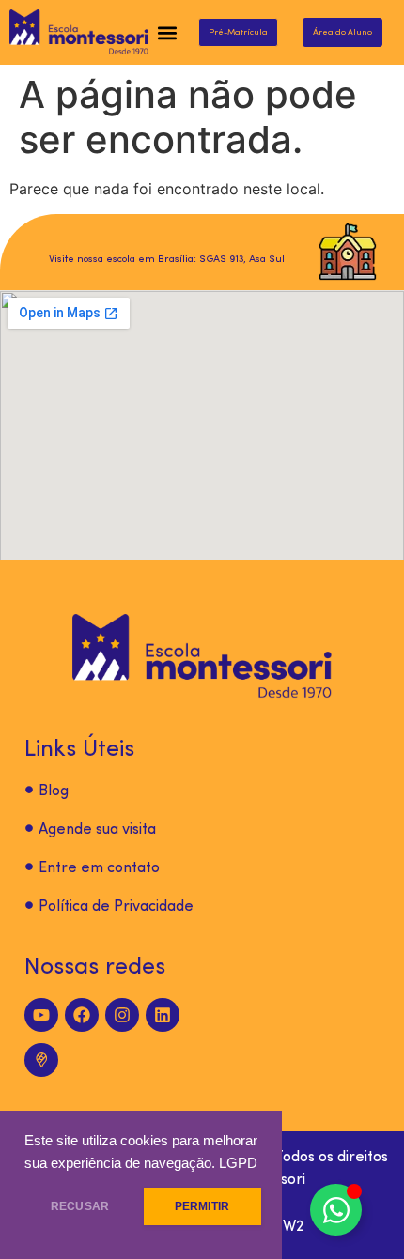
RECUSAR (80, 1206)
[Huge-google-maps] (41, 1060)
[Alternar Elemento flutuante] (336, 1210)
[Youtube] (41, 1015)
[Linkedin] (162, 1015)
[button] (167, 32)
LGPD (238, 1163)
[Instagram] (122, 1015)
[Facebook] (82, 1015)
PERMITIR (202, 1206)
